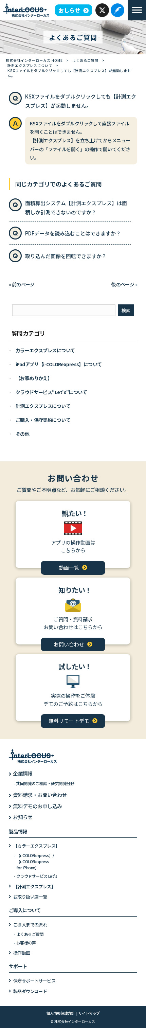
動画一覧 (69, 567)
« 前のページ (22, 284)
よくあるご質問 (85, 60)
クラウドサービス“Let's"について (51, 392)
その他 (22, 433)
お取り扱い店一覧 (30, 896)
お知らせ (23, 816)
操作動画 (21, 953)
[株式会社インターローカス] (26, 9)
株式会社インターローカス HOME (34, 60)
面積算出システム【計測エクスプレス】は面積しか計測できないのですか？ (76, 207)
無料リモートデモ (69, 720)
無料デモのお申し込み (37, 806)
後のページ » (124, 284)
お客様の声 (26, 942)
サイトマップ (89, 1013)
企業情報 (23, 773)
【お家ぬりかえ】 (34, 378)
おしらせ (69, 10)
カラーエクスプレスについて (45, 350)
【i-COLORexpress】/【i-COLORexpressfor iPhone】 (35, 861)
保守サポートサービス (34, 980)
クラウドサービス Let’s (36, 876)
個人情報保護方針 (60, 1013)
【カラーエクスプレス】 (36, 846)
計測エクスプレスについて (29, 65)
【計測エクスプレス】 (34, 886)
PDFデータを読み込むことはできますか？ (73, 233)
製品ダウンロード (30, 991)
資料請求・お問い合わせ (40, 794)
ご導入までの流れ (30, 924)
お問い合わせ (69, 644)
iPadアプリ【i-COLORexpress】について (59, 364)
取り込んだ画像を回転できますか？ (66, 256)
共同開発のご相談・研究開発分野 (45, 783)
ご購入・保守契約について (43, 419)
